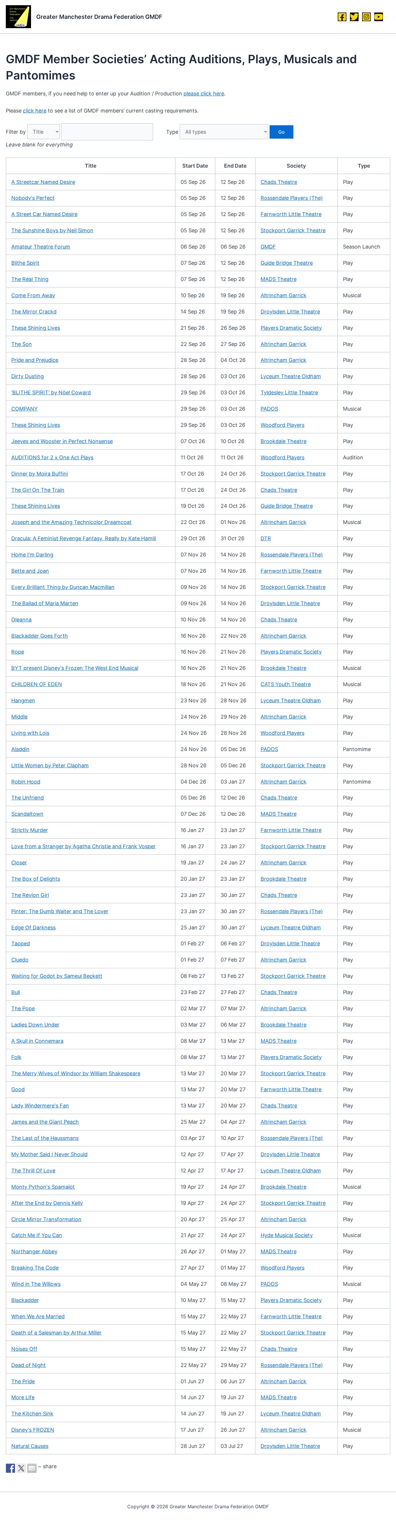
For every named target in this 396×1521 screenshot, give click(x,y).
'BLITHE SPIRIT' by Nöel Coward (51, 392)
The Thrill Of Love (33, 1171)
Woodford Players (282, 425)
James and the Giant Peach (45, 1122)
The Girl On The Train (37, 490)
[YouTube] (378, 16)
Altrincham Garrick (283, 295)
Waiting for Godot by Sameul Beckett (56, 976)
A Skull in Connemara (37, 1041)
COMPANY (24, 409)
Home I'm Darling (32, 555)
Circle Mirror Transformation (46, 1219)
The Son (21, 344)
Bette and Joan (30, 571)
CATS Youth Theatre (286, 684)
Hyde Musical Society (287, 1235)
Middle (19, 717)
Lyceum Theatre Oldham (291, 376)
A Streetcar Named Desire (43, 182)
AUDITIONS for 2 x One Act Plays (52, 457)
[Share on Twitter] (21, 1468)
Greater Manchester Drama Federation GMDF (99, 16)
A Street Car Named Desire (44, 214)
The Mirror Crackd (34, 312)
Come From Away (33, 295)
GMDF (268, 247)
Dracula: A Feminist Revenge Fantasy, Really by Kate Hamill (83, 538)
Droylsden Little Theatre (290, 312)
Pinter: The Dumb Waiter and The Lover (59, 911)
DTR (266, 538)
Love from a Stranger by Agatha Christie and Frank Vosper (83, 846)
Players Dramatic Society (291, 328)
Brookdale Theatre (283, 441)
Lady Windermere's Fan (40, 1106)
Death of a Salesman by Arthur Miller (56, 1333)
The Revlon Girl (30, 895)
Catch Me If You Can (36, 1235)
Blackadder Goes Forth (39, 636)
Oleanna (21, 620)
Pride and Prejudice (34, 360)
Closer (19, 863)
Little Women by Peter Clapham (50, 765)
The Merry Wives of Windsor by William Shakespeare (75, 1073)
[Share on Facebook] (10, 1468)
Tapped (20, 943)
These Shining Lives (35, 328)
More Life (22, 1397)
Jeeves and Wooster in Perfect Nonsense (62, 441)
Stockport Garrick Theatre (293, 230)
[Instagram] (366, 16)
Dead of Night (28, 1365)
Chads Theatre (279, 182)
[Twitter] (354, 16)
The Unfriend (27, 798)
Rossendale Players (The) (292, 198)
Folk (16, 1057)
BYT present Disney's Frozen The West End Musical (74, 668)
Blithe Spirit (25, 263)
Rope (17, 652)
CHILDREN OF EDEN (36, 684)
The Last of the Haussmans (45, 1138)
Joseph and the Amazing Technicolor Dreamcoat (71, 522)
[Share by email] (32, 1468)
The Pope (23, 1008)
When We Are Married (38, 1316)
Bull (15, 992)
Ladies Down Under (35, 1025)
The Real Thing (29, 279)
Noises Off (24, 1349)
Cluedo (19, 960)
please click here (204, 93)
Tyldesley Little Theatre (289, 392)
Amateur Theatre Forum (40, 247)
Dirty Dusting (27, 376)
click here (34, 111)
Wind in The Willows (36, 1284)
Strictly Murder (29, 830)
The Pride (23, 1381)
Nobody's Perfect (33, 198)
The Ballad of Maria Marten (44, 603)
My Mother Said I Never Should (49, 1154)
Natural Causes (29, 1446)
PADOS (269, 409)
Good (18, 1089)
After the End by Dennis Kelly (47, 1203)
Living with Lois (30, 733)
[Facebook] (342, 16)
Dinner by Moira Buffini (39, 474)
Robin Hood (25, 782)
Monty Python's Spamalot (43, 1187)
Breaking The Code (35, 1268)
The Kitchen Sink (32, 1414)
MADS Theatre (279, 279)
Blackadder (25, 1300)
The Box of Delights (35, 879)
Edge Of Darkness (33, 927)
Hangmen (23, 700)
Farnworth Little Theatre (291, 214)
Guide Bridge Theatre (287, 263)
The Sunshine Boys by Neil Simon (52, 230)
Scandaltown (27, 814)
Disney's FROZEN (32, 1430)
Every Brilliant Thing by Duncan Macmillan (63, 587)
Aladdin (20, 749)
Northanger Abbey (34, 1251)
